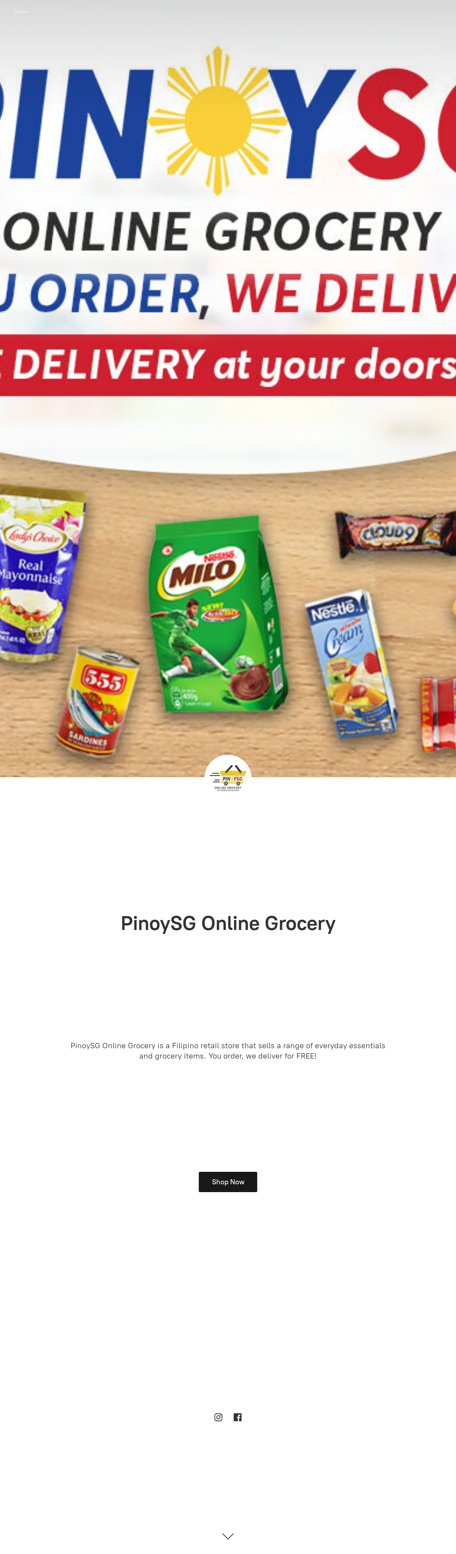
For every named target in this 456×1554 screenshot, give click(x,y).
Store (21, 12)
